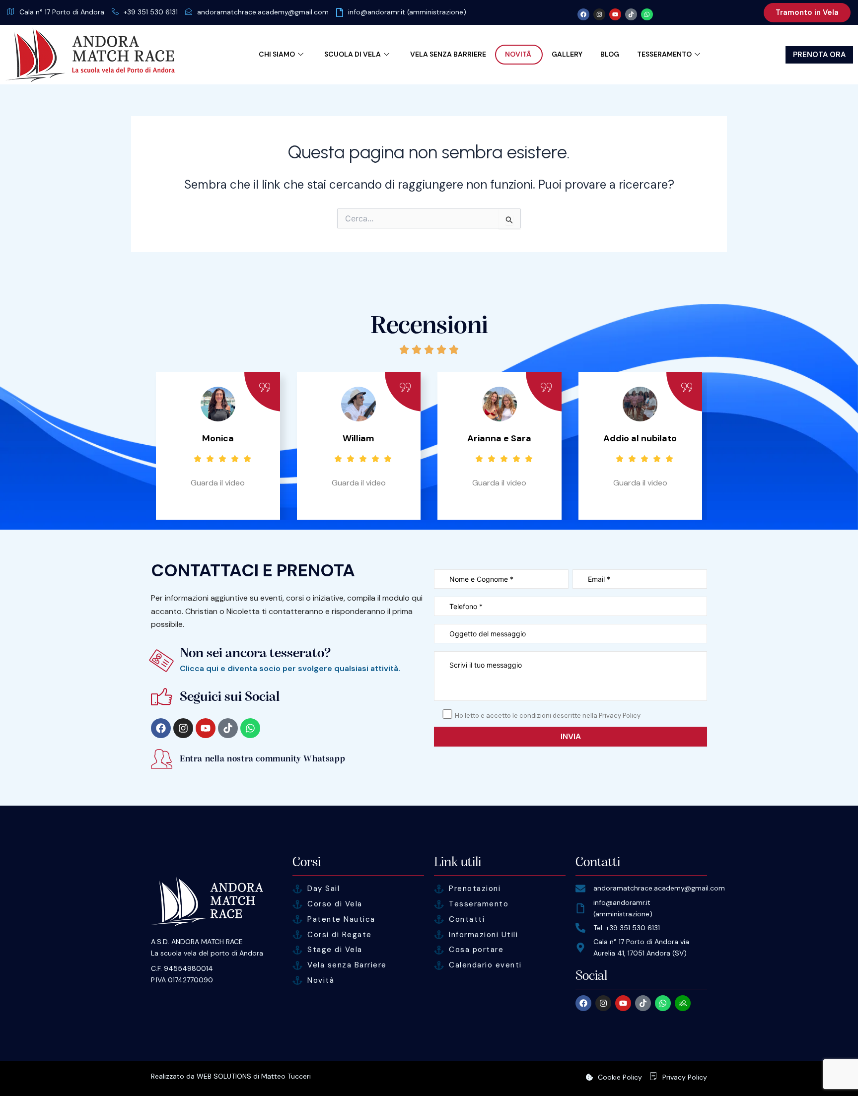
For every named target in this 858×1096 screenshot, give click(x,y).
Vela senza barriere (448, 54)
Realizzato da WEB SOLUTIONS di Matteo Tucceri (231, 1076)
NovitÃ (519, 54)
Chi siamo (277, 54)
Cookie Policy (620, 1077)
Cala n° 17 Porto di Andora (61, 11)
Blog (609, 54)
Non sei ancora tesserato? (255, 653)
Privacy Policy (684, 1077)
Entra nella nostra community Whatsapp (262, 759)
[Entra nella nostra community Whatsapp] (161, 758)
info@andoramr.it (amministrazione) (407, 11)
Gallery (567, 54)
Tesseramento (664, 54)
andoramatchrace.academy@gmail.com (263, 11)
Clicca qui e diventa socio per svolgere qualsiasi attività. (290, 668)
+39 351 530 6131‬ (151, 11)
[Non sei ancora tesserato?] (161, 660)
